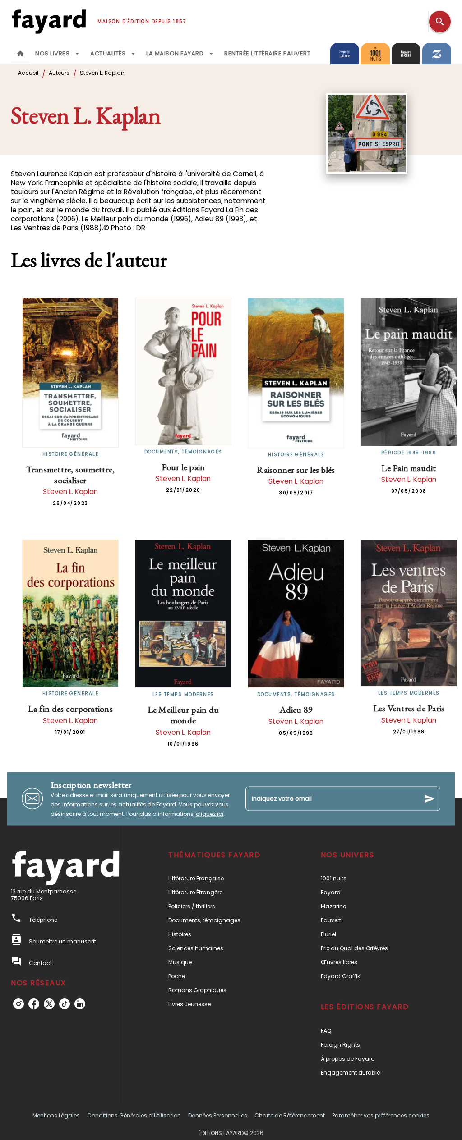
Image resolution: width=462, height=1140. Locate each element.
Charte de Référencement (289, 1115)
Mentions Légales (56, 1115)
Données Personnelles (217, 1115)
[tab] (20, 53)
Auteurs (59, 73)
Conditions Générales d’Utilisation (134, 1115)
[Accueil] (49, 21)
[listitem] (18, 1004)
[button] (222, 878)
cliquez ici (209, 813)
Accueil (28, 73)
